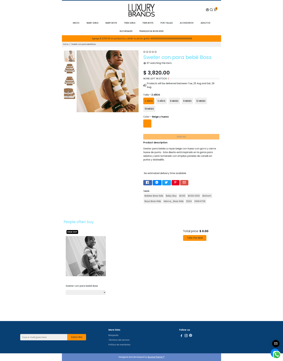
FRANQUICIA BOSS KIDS (151, 31)
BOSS (182, 195)
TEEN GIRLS (129, 22)
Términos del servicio (119, 340)
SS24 (189, 201)
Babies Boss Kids (153, 195)
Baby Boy (171, 195)
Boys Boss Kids (152, 201)
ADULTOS (205, 22)
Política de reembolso (119, 344)
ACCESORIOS (186, 22)
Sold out (181, 136)
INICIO (76, 22)
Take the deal (195, 237)
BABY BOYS (111, 22)
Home (65, 44)
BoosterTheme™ (156, 357)
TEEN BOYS (147, 22)
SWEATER (199, 201)
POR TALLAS (167, 22)
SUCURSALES (126, 31)
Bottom (206, 195)
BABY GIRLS (92, 22)
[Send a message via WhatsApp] (277, 355)
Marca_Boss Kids (174, 201)
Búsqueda (113, 335)
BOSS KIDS (194, 195)
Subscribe (76, 337)
